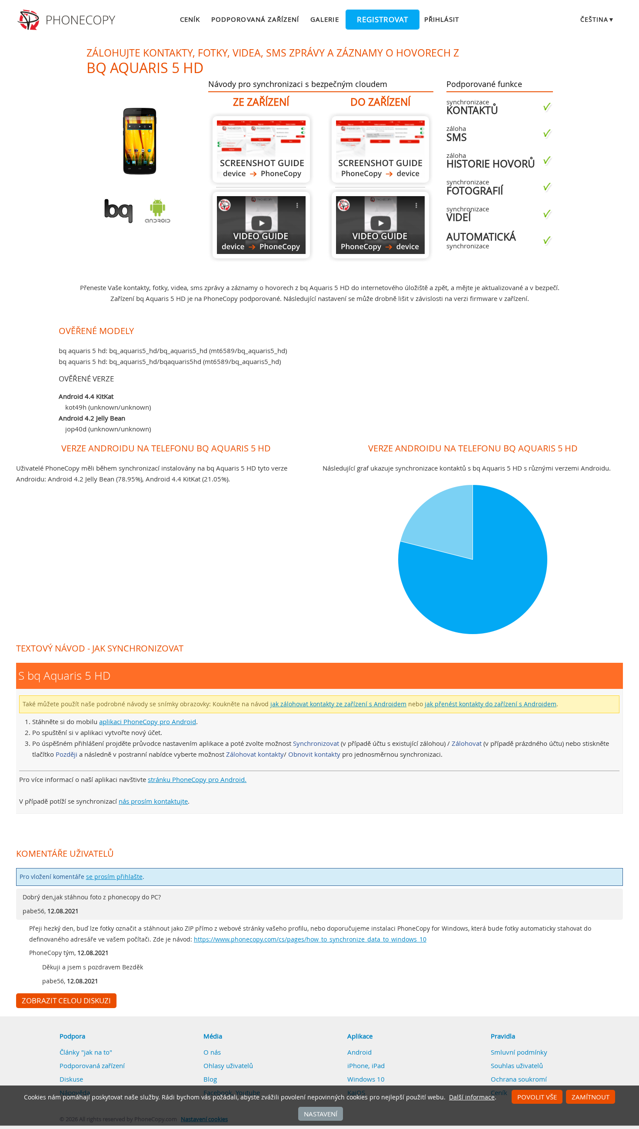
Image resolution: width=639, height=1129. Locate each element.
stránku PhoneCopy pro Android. (197, 779)
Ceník (190, 19)
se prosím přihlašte (114, 877)
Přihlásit (441, 19)
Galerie (324, 19)
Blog (210, 1079)
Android (359, 1052)
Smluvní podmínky (519, 1052)
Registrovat (382, 19)
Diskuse (71, 1079)
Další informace (472, 1097)
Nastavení (320, 1113)
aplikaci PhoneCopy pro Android (147, 721)
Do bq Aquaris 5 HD (380, 149)
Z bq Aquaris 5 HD (261, 149)
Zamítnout (590, 1096)
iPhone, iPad (366, 1065)
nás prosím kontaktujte (153, 801)
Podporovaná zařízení (255, 19)
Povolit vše (537, 1096)
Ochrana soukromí (519, 1079)
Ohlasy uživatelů (228, 1065)
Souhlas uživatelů (517, 1065)
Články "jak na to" (86, 1052)
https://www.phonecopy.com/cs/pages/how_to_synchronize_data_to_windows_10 (310, 939)
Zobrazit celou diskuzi (66, 1000)
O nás (212, 1052)
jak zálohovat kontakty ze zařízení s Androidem (338, 704)
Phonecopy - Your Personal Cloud (67, 20)
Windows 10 (366, 1079)
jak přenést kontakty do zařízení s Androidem (490, 704)
